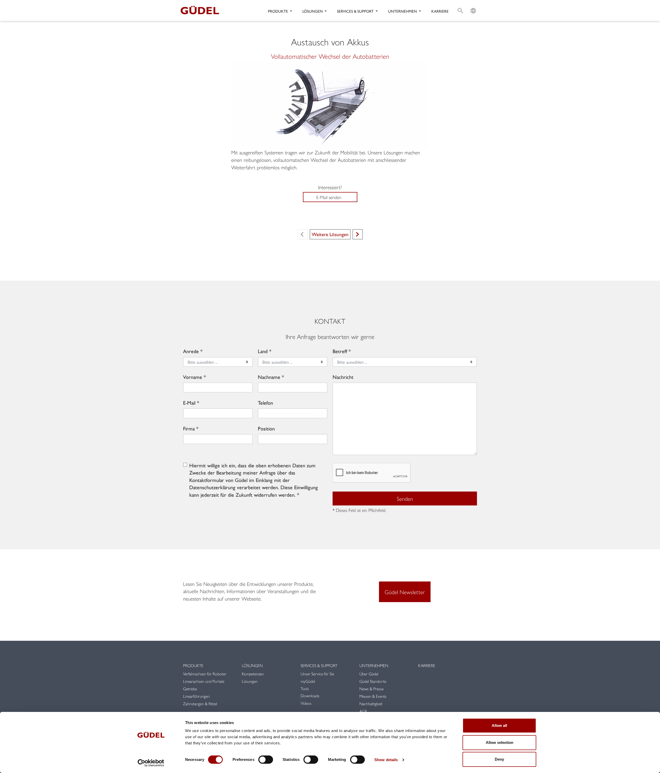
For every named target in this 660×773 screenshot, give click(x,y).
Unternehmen (373, 665)
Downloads (310, 696)
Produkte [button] (278, 11)
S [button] (460, 4)
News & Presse (371, 689)
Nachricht (343, 376)
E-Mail (189, 402)
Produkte (193, 665)
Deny (499, 759)
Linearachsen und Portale (203, 681)
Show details (386, 760)
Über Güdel (368, 674)
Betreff (340, 351)
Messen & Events (372, 696)
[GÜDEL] (201, 10)
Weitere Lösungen (330, 234)
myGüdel (308, 681)
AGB (363, 711)
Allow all (499, 725)
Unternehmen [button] (403, 11)
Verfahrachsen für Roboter (205, 674)
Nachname (269, 376)
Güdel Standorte (372, 681)
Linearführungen (196, 696)
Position (266, 428)
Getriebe (190, 689)
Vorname (192, 376)
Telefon (265, 402)
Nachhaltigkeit (370, 703)
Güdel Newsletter (405, 592)
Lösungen (252, 665)
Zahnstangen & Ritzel (200, 703)
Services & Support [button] (356, 11)
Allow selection (499, 742)
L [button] (473, 4)
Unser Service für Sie (317, 674)
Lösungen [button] (313, 11)
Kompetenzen (253, 674)
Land (263, 351)
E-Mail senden (328, 197)
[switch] (265, 759)
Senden (405, 498)
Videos (306, 703)
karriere (440, 11)
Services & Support (319, 665)
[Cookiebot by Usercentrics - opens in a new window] (151, 763)
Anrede (191, 351)
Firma (189, 428)
